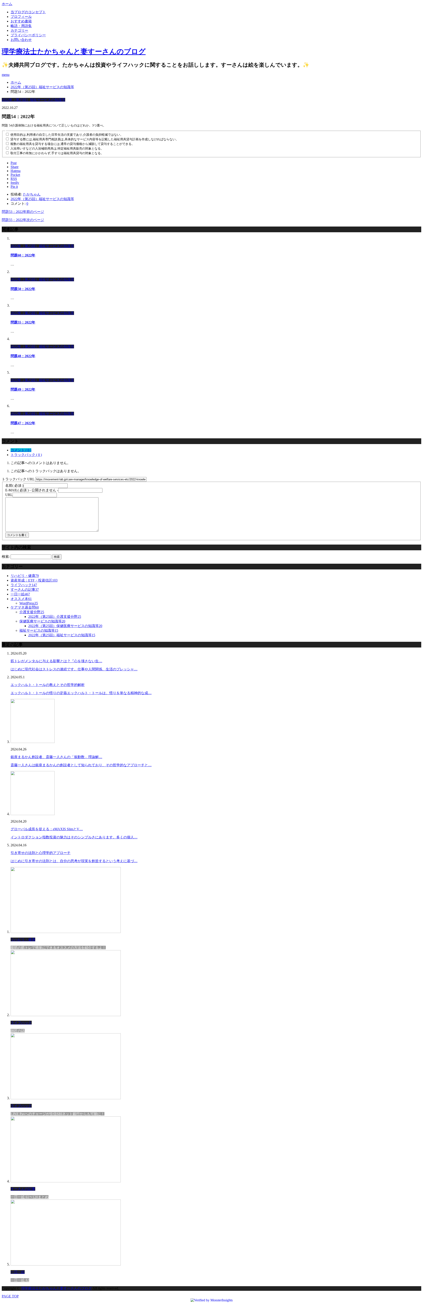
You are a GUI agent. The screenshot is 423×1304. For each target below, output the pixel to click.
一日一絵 (20, 594)
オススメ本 (21, 599)
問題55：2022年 (23, 322)
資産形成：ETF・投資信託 (34, 580)
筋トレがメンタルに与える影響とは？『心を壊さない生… (56, 661)
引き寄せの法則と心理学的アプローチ (40, 853)
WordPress (28, 603)
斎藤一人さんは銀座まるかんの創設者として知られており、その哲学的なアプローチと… (81, 765)
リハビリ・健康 (25, 576)
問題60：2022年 (23, 255)
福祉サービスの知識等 (38, 630)
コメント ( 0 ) (21, 450)
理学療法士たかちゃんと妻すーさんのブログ (74, 51)
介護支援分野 (31, 612)
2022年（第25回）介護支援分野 (54, 616)
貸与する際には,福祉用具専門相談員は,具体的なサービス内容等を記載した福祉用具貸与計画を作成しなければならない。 (94, 139)
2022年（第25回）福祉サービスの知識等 (33, 100)
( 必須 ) (14, 485)
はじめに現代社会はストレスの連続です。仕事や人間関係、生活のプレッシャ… (74, 669)
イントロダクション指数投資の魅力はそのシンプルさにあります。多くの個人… (74, 837)
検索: (6, 556)
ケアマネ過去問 (25, 607)
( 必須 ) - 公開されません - (31, 490)
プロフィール (21, 16)
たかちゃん (32, 194)
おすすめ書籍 (21, 21)
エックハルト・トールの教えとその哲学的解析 (48, 685)
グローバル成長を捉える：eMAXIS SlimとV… (47, 829)
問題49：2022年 (23, 389)
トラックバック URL (18, 479)
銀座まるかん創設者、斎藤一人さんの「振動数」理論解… (56, 757)
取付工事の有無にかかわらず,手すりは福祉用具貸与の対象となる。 (57, 153)
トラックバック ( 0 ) (26, 455)
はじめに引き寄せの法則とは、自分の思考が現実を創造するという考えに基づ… (74, 861)
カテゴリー (19, 30)
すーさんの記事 (25, 589)
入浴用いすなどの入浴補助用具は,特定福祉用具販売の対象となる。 (57, 148)
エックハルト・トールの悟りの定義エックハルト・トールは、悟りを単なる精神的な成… (81, 693)
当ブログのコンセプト (28, 12)
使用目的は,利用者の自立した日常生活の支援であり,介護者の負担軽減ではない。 (66, 134)
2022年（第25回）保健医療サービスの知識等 (65, 626)
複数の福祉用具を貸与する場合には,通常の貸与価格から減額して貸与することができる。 (72, 144)
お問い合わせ (21, 40)
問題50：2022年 (23, 289)
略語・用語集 (21, 26)
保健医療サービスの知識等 (42, 621)
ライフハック (24, 585)
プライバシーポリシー (28, 35)
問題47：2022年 (23, 423)
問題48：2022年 (23, 356)
